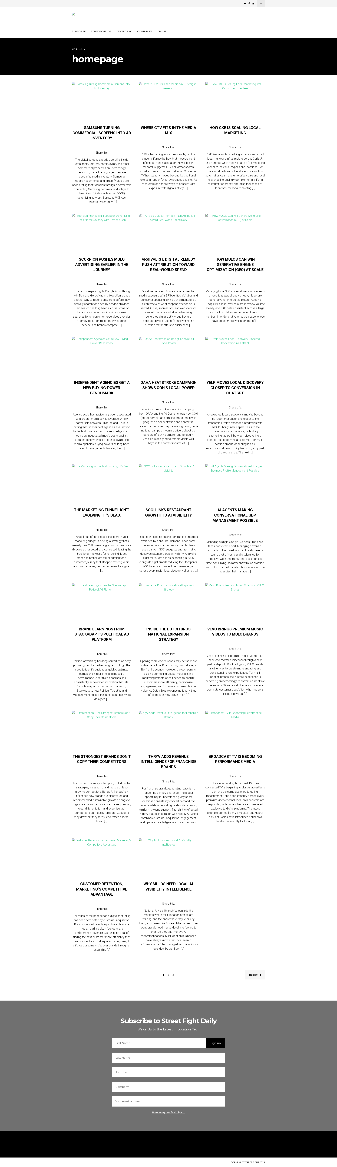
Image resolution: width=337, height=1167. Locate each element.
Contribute (144, 31)
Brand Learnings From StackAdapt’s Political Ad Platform (101, 634)
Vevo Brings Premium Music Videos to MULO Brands (235, 632)
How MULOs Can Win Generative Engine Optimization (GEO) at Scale (235, 264)
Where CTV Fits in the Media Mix (168, 130)
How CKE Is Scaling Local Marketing (235, 130)
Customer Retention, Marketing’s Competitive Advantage (101, 889)
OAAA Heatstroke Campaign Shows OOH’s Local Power (168, 385)
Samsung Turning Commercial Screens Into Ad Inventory (101, 132)
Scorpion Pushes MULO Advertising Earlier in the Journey (101, 264)
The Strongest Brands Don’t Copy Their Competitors (102, 759)
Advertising (124, 31)
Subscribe (79, 31)
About (162, 31)
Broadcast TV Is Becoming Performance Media (235, 759)
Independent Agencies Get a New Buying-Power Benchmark (102, 387)
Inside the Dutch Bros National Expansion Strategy (168, 634)
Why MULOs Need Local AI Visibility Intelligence (168, 886)
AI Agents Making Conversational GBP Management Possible (235, 515)
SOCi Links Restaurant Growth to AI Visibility (168, 512)
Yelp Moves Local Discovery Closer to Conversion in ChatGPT (235, 387)
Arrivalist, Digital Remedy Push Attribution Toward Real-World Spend (168, 264)
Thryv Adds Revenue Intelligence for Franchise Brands (168, 761)
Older (253, 974)
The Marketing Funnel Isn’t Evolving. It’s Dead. (101, 512)
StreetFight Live (101, 31)
